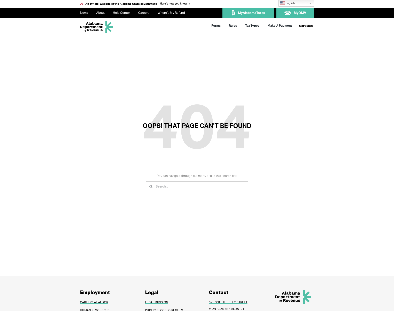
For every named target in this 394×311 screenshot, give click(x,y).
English (290, 3)
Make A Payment (280, 25)
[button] (175, 4)
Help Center (121, 12)
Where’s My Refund (171, 12)
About (100, 12)
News (84, 12)
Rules (233, 25)
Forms (216, 25)
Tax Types (252, 25)
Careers (143, 12)
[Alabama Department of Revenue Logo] (96, 27)
